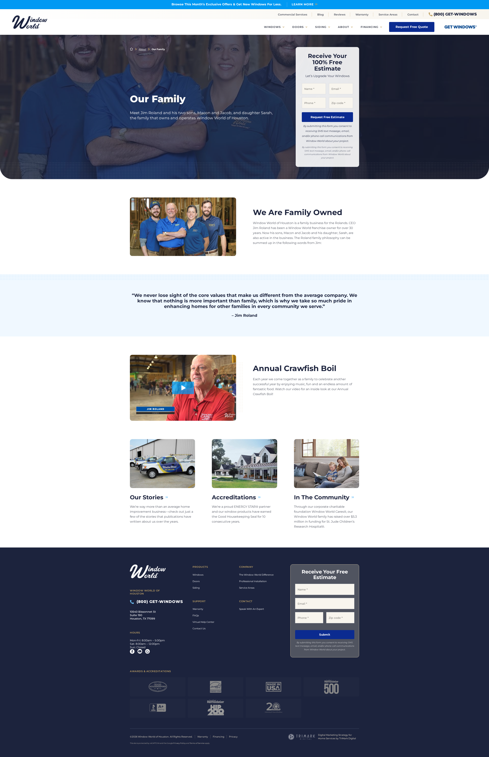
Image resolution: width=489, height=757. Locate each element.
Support (199, 601)
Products (200, 566)
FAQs (196, 615)
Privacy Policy (179, 743)
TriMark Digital (347, 738)
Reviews (339, 14)
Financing (369, 27)
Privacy (233, 736)
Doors (298, 27)
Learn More (303, 4)
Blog (320, 14)
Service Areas (388, 14)
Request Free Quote (412, 27)
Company (246, 566)
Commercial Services (292, 14)
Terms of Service (197, 743)
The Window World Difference (256, 574)
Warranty (361, 14)
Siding (320, 27)
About (343, 27)
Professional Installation (253, 581)
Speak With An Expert (251, 609)
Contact (413, 14)
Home (131, 49)
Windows (272, 27)
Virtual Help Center (203, 622)
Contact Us (199, 628)
